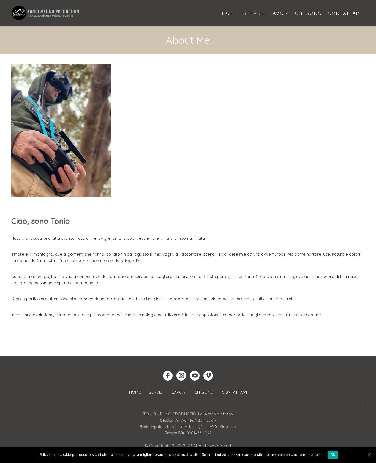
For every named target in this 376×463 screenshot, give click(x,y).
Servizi (156, 392)
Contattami (234, 392)
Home (135, 392)
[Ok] (369, 455)
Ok (332, 454)
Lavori (179, 392)
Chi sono (204, 392)
